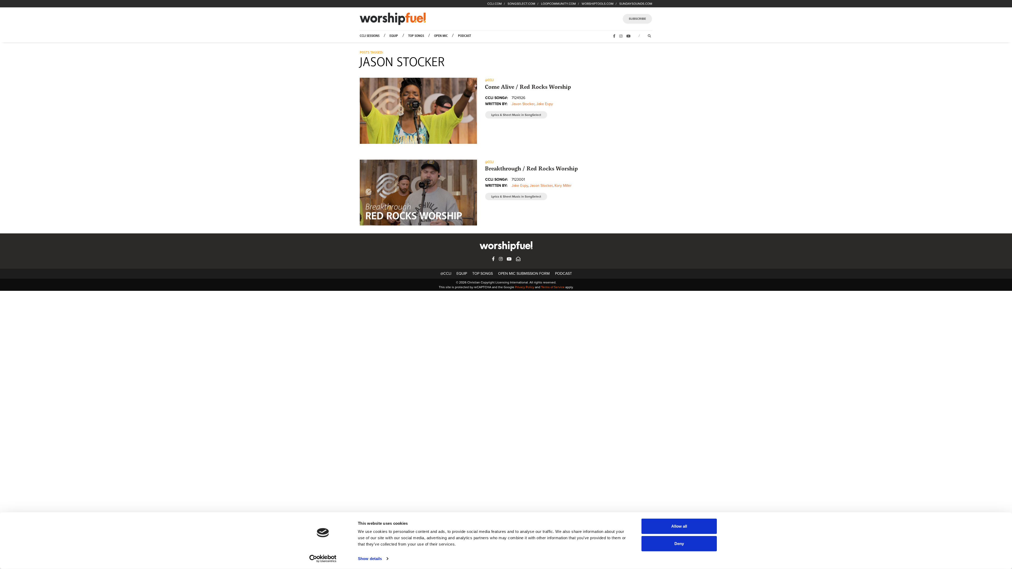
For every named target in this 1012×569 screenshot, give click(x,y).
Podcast (464, 36)
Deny (679, 543)
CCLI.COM (494, 4)
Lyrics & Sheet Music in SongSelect (516, 115)
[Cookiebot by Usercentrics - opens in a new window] (323, 559)
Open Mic (441, 36)
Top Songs (416, 36)
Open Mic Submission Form (524, 273)
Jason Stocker (523, 104)
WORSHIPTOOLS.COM (598, 4)
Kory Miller (563, 185)
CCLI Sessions (370, 36)
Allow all (679, 526)
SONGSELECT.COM (521, 4)
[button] (418, 111)
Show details (370, 558)
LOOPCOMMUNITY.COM (558, 4)
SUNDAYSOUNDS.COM (635, 4)
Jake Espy (544, 104)
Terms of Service (553, 287)
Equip (394, 36)
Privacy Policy (524, 287)
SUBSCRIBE (637, 19)
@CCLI (445, 273)
